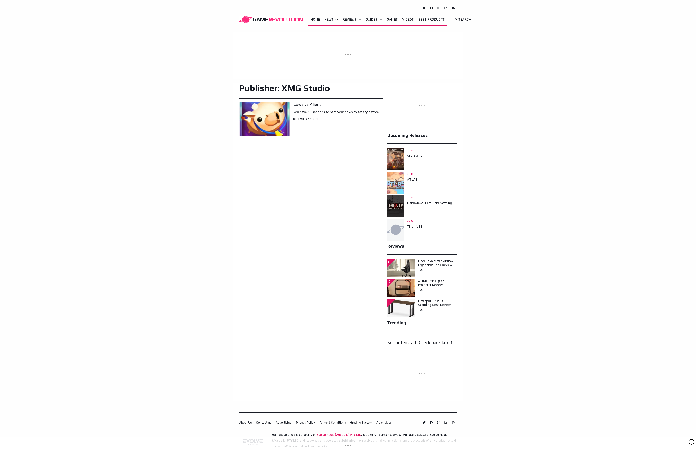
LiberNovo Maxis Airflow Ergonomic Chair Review (435, 263)
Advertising (284, 422)
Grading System (361, 422)
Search (464, 20)
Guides (371, 20)
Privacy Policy (305, 422)
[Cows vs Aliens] (264, 119)
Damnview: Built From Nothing (429, 203)
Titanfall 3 (414, 226)
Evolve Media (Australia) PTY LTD (339, 434)
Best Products (431, 20)
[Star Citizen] (395, 159)
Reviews (349, 20)
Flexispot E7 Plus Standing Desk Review (434, 303)
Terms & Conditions (332, 422)
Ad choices (384, 422)
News (328, 20)
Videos (408, 20)
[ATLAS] (395, 183)
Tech (421, 269)
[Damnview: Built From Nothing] (395, 206)
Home (315, 20)
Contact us (263, 422)
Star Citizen (415, 156)
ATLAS (412, 179)
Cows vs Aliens (307, 104)
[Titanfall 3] (395, 230)
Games (392, 20)
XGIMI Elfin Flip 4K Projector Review (431, 283)
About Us (245, 422)
